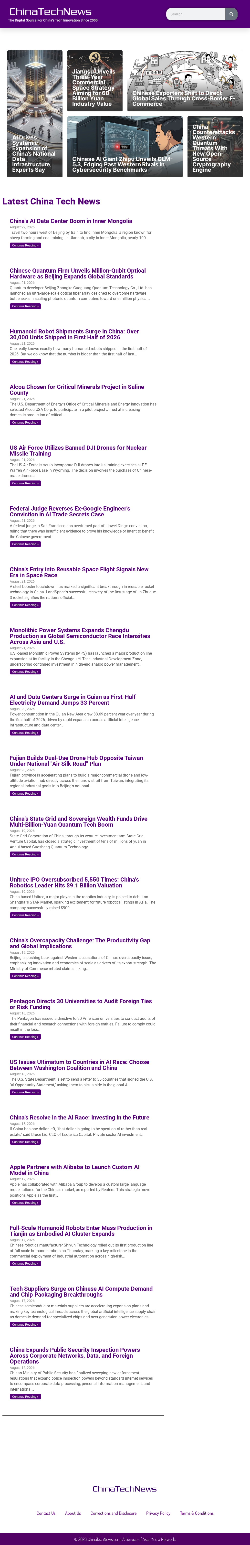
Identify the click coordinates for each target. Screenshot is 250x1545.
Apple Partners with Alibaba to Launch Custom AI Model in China (75, 1170)
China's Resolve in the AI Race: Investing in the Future (79, 1117)
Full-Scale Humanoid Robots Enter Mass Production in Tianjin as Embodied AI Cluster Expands (81, 1231)
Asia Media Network (159, 1539)
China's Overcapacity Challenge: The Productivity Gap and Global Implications (80, 943)
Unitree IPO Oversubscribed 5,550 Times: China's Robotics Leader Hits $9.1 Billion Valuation (74, 882)
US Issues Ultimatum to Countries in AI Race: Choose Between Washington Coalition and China (79, 1065)
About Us (73, 1513)
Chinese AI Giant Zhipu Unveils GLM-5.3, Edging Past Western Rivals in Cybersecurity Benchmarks (122, 164)
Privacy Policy (158, 1513)
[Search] (231, 14)
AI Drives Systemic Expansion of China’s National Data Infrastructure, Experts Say (33, 153)
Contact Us (46, 1513)
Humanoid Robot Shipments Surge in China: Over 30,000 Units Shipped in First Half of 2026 (74, 334)
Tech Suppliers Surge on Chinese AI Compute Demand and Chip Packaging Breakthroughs (81, 1291)
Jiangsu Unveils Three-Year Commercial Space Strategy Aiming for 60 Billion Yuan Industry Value (93, 87)
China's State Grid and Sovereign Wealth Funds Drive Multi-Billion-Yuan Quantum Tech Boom (78, 821)
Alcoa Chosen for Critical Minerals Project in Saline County (77, 390)
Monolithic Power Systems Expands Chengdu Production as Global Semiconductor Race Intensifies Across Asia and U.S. (80, 636)
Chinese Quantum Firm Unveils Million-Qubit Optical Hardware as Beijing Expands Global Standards (78, 273)
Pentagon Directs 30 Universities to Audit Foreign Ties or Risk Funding (81, 1004)
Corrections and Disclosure (113, 1513)
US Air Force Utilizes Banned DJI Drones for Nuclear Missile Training (78, 450)
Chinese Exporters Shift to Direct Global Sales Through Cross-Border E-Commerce (184, 98)
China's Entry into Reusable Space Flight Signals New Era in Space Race (79, 572)
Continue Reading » (25, 245)
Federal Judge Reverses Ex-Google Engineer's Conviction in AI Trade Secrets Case (70, 511)
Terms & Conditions (197, 1513)
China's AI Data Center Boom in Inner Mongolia (71, 221)
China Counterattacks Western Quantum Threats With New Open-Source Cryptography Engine (213, 148)
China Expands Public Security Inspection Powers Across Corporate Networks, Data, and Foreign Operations (75, 1355)
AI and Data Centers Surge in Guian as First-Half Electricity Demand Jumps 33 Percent (73, 699)
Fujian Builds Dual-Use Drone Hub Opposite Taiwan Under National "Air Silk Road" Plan (76, 761)
